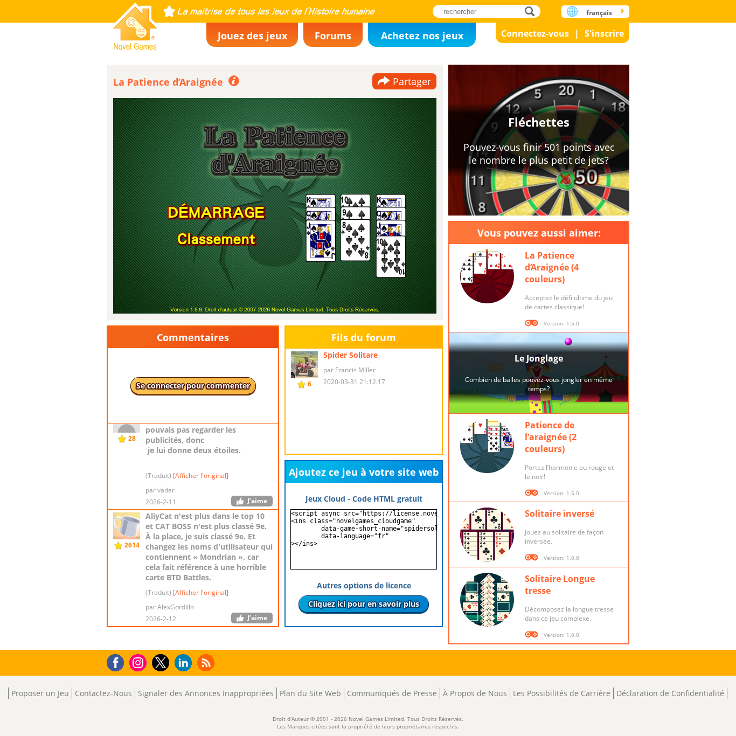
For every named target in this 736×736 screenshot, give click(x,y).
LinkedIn (185, 663)
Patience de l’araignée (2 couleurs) (551, 437)
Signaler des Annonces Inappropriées (206, 693)
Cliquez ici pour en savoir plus (363, 604)
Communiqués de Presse (392, 693)
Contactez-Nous (103, 693)
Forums (333, 35)
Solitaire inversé (559, 513)
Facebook (118, 661)
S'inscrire (604, 33)
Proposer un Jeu (40, 693)
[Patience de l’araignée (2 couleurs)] (487, 446)
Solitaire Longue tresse (560, 584)
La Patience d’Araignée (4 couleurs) (552, 267)
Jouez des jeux (252, 35)
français (599, 12)
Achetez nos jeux (422, 35)
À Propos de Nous (475, 693)
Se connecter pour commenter (193, 385)
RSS (207, 662)
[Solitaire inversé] (487, 534)
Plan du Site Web (310, 693)
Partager (412, 81)
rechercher (532, 11)
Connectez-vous (535, 33)
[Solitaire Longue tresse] (487, 600)
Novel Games (135, 23)
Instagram (140, 661)
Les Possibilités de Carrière (561, 693)
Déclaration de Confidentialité (670, 693)
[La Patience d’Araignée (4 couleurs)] (487, 276)
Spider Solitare (350, 355)
